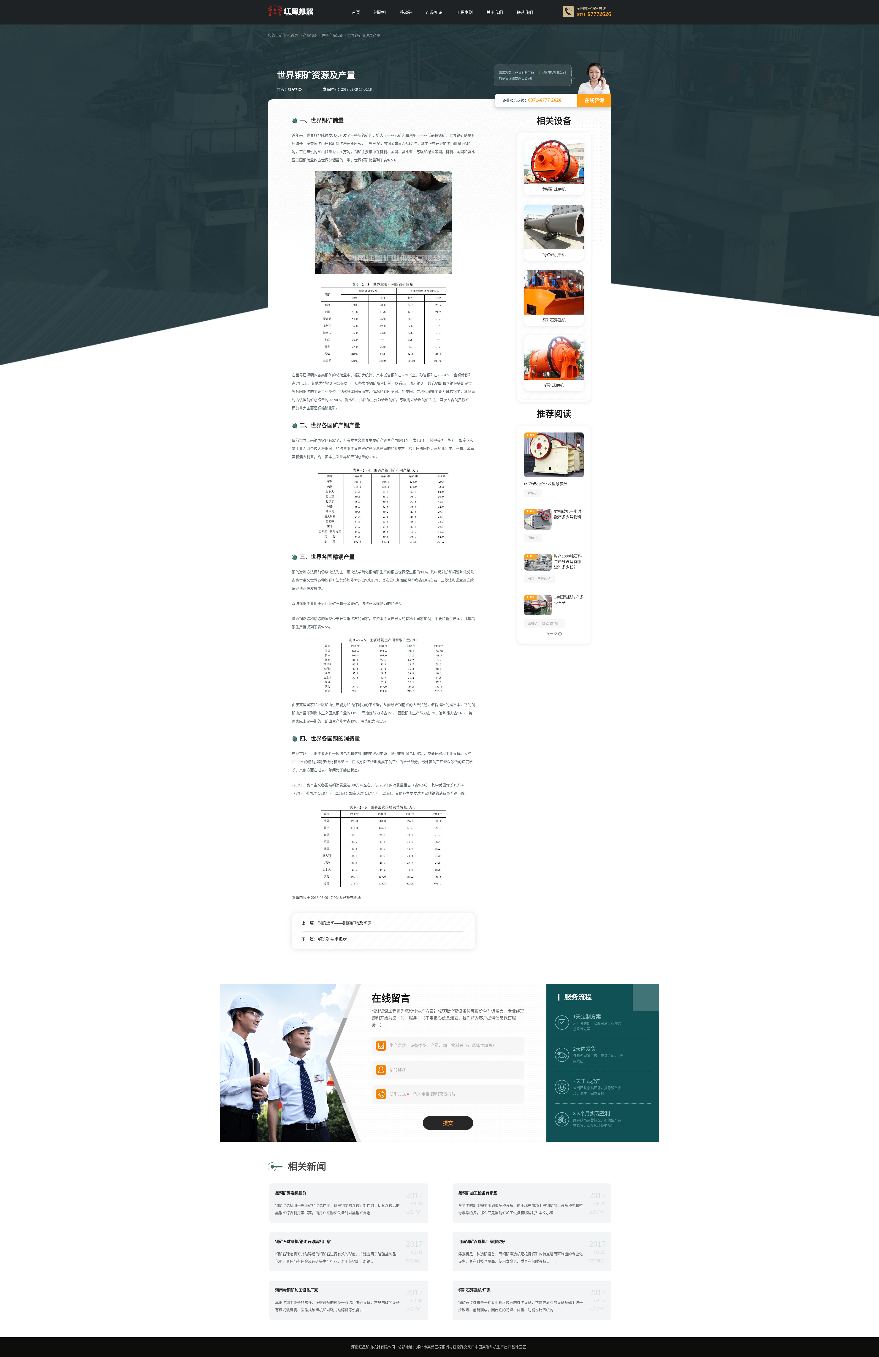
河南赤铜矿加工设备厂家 (296, 1290)
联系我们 (525, 13)
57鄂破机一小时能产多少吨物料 (567, 514)
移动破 (406, 13)
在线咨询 (594, 100)
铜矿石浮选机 (554, 320)
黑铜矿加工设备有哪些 (477, 1193)
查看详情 (413, 1212)
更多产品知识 (332, 35)
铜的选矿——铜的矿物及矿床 (345, 923)
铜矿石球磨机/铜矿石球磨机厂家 (303, 1242)
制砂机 (380, 13)
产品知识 (434, 13)
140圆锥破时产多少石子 (568, 600)
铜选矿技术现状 (332, 939)
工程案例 (464, 13)
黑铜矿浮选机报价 (290, 1193)
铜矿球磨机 (554, 385)
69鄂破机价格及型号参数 (545, 484)
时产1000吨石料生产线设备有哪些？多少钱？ (568, 561)
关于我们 (494, 13)
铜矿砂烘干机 (554, 255)
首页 (356, 13)
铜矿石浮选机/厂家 (474, 1290)
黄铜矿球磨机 (554, 189)
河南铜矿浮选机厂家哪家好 (481, 1242)
